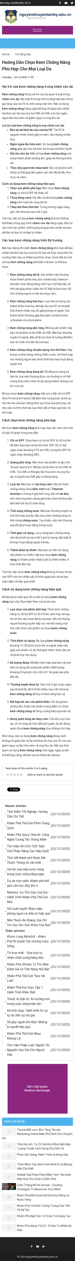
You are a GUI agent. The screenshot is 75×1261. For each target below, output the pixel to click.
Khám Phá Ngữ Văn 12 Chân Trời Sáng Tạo (44, 1216)
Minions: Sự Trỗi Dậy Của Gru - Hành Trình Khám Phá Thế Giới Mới (28, 897)
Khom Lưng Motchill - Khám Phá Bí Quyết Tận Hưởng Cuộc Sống (28, 941)
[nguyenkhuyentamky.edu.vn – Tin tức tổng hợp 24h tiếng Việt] (38, 15)
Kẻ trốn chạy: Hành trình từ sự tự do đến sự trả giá (27, 1013)
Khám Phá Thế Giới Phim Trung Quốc (28, 825)
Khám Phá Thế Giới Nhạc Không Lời (24, 1036)
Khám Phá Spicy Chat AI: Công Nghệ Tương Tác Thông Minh (28, 837)
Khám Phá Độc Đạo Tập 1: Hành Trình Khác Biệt (25, 990)
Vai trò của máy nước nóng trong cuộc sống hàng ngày (25, 871)
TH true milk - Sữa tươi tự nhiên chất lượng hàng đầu (25, 955)
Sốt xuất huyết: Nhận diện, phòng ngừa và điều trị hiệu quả (28, 911)
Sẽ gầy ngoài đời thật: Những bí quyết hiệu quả (27, 1024)
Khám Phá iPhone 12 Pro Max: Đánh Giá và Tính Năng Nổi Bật (28, 967)
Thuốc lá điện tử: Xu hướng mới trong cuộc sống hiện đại (28, 1001)
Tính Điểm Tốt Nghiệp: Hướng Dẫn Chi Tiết (27, 814)
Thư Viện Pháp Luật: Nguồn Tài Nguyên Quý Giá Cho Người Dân (28, 1050)
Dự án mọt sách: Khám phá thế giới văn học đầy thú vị (28, 883)
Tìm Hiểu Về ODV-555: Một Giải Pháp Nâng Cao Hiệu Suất (28, 848)
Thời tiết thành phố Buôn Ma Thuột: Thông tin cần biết (26, 860)
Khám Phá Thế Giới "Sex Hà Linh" (26, 978)
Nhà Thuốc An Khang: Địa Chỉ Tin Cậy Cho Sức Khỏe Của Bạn (28, 922)
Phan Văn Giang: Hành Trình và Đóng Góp (42, 1154)
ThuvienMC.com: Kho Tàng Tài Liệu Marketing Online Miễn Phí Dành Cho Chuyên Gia (37, 1134)
